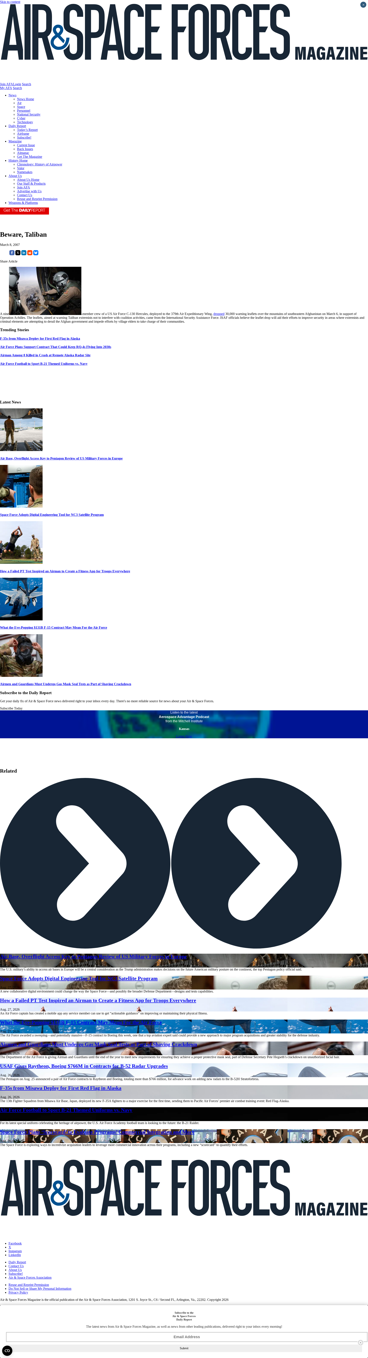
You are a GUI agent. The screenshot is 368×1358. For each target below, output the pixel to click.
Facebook (15, 1243)
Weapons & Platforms (23, 203)
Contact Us (24, 195)
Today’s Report (27, 130)
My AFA (6, 88)
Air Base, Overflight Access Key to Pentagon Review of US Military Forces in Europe (61, 458)
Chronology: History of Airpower (39, 164)
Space (21, 107)
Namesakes (24, 172)
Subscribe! (24, 137)
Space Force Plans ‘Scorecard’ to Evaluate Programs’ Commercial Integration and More (97, 1132)
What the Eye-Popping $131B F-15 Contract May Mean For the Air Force (53, 627)
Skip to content (10, 2)
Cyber (21, 118)
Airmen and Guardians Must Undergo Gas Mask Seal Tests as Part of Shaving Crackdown (65, 684)
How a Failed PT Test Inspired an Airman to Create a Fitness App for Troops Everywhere (65, 571)
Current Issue (26, 145)
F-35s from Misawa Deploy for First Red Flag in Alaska (60, 1088)
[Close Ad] (360, 1343)
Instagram (15, 1251)
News (12, 95)
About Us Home (28, 179)
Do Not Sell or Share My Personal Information (40, 1288)
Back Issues (25, 149)
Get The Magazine (29, 156)
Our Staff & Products (31, 183)
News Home (25, 99)
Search (26, 84)
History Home (18, 160)
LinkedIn (15, 1255)
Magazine (15, 141)
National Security (28, 114)
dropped (218, 314)
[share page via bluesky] (35, 254)
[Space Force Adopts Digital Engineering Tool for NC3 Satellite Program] (21, 506)
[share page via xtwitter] (17, 254)
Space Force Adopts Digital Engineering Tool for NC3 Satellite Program (52, 515)
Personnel (23, 110)
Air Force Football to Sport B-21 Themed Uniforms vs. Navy (66, 1110)
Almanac (23, 153)
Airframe (23, 133)
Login (17, 84)
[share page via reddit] (29, 254)
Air (19, 103)
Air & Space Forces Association (30, 1277)
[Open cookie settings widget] (7, 1351)
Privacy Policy (18, 1292)
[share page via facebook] (11, 254)
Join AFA (6, 84)
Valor (20, 168)
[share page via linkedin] (23, 254)
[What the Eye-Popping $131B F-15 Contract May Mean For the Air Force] (21, 619)
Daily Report (17, 126)
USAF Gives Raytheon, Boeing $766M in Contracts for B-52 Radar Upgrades (84, 1066)
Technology (25, 122)
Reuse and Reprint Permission (37, 199)
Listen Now (184, 736)
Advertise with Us (29, 191)
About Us (15, 176)
